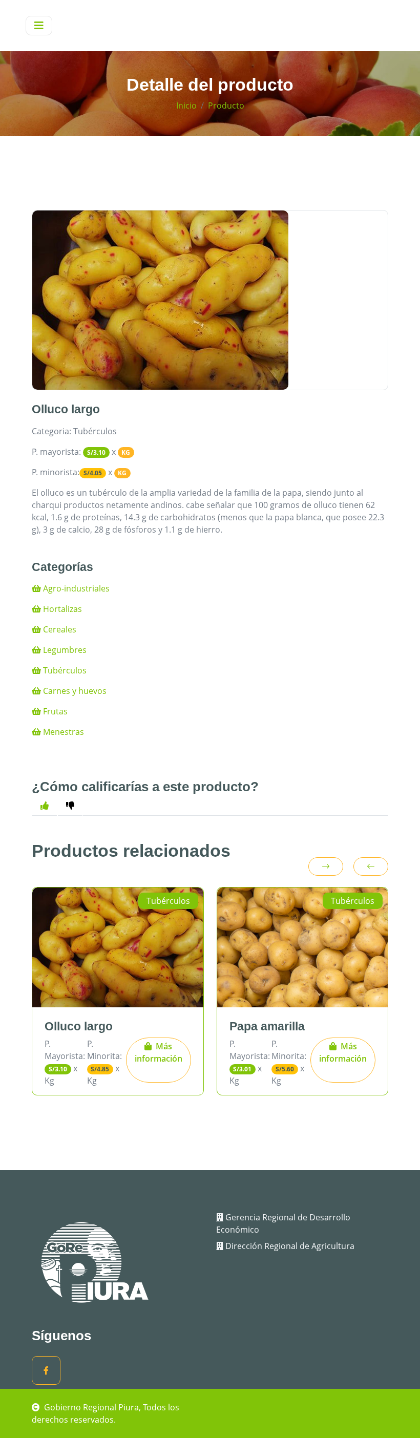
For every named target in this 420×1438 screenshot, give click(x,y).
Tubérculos (64, 670)
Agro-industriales (75, 588)
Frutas (54, 711)
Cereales (58, 629)
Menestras (62, 731)
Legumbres (64, 649)
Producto (226, 105)
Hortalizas (61, 609)
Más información (158, 1052)
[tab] (70, 805)
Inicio (186, 105)
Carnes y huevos (74, 690)
